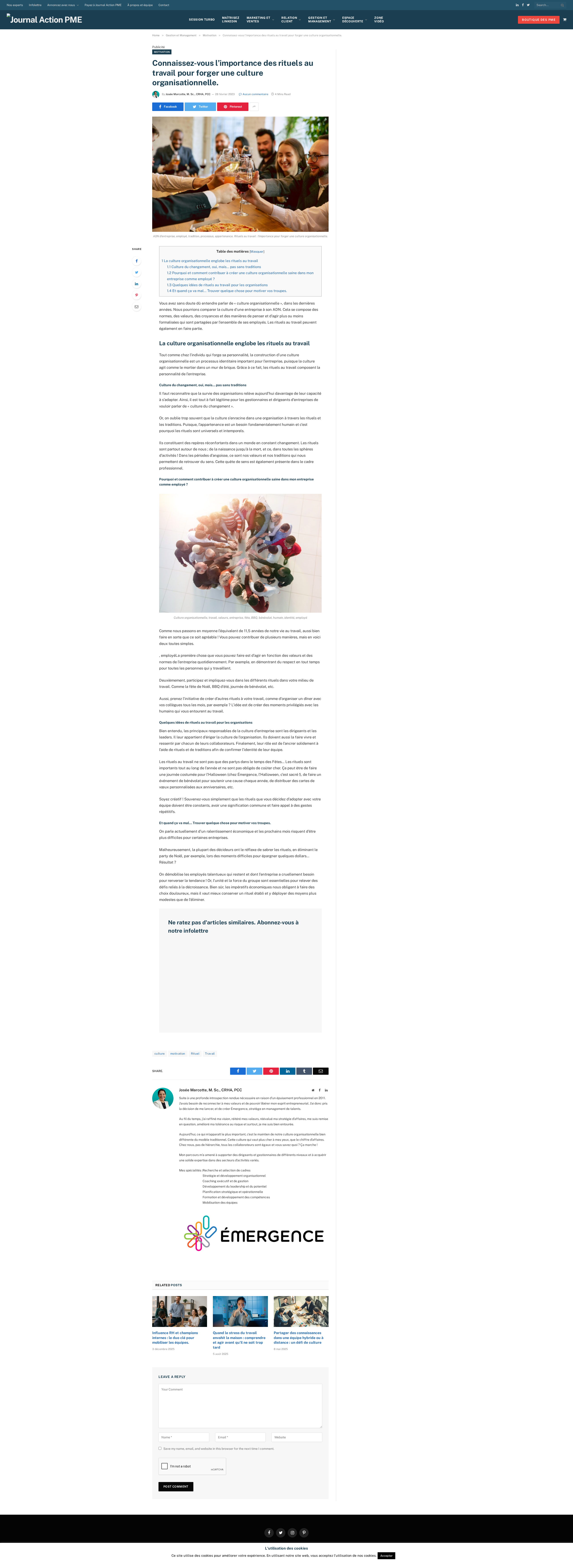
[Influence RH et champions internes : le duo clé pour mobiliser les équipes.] (179, 1311)
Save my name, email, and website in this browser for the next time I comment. (218, 1448)
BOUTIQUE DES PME (539, 19)
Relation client (289, 19)
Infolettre (35, 5)
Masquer (256, 251)
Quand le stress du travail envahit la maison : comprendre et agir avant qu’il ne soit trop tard (239, 1340)
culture (159, 1053)
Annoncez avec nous (61, 5)
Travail (210, 1053)
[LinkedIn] (136, 283)
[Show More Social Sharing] (254, 106)
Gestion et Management (319, 19)
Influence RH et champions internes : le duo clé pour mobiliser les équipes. (175, 1338)
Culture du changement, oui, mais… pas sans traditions (214, 267)
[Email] (136, 306)
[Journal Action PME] (46, 19)
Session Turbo (202, 19)
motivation (177, 1053)
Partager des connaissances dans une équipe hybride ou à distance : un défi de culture (298, 1338)
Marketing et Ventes (258, 19)
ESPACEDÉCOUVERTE (352, 19)
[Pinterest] (136, 295)
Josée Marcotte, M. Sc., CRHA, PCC (188, 94)
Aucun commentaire (255, 94)
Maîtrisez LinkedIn (230, 19)
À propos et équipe (140, 5)
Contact (163, 5)
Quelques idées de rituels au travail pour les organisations (217, 285)
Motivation (162, 52)
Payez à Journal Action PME (103, 5)
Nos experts (15, 5)
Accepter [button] (386, 1555)
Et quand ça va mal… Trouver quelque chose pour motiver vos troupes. (227, 291)
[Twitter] (136, 272)
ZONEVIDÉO (379, 19)
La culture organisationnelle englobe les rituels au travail (210, 261)
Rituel (195, 1053)
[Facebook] (136, 260)
